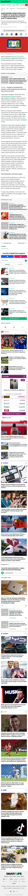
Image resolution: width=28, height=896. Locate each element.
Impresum (9, 886)
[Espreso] (14, 883)
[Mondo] (5, 879)
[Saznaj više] (26, 332)
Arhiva (23, 888)
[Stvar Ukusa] (5, 881)
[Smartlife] (5, 1)
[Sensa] (15, 881)
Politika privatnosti (17, 888)
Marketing (4, 886)
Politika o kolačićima (8, 888)
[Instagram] (20, 256)
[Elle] (10, 881)
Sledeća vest (21, 243)
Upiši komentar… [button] (9, 573)
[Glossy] (23, 881)
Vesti (7, 8)
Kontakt (13, 886)
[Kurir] (11, 879)
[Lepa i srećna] (16, 879)
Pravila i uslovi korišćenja (21, 886)
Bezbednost (12, 8)
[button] (26, 27)
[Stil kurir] (19, 881)
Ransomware (5, 248)
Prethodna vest (7, 243)
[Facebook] (7, 256)
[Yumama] (22, 879)
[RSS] (22, 327)
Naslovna (3, 8)
